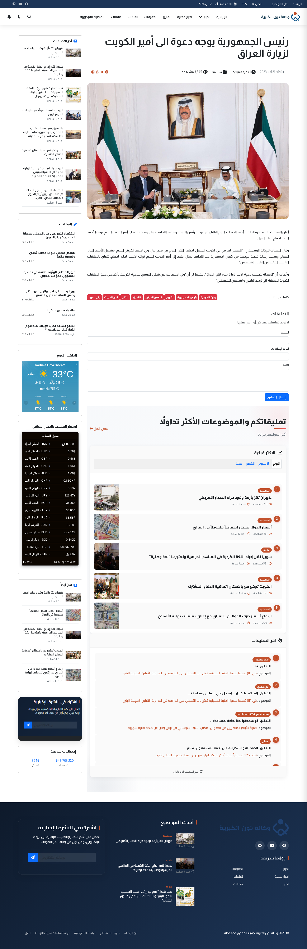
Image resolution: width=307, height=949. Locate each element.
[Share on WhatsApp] (97, 71)
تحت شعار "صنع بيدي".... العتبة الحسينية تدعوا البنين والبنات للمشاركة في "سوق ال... (45, 92)
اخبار (206, 17)
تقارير (166, 17)
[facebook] (284, 845)
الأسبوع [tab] (263, 463)
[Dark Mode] (19, 17)
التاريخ (169, 297)
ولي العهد (94, 297)
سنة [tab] (239, 463)
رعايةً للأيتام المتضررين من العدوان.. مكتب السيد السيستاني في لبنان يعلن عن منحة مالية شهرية (192, 728)
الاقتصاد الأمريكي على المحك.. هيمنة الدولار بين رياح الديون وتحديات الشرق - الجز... (44, 194)
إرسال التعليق (276, 397)
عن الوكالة (130, 933)
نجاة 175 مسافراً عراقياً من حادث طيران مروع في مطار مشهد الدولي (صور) (206, 755)
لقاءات (133, 17)
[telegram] (260, 845)
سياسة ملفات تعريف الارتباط (52, 933)
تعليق (285, 364)
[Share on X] (102, 71)
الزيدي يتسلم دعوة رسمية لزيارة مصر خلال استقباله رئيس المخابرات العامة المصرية (43, 172)
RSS (244, 4)
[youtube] (272, 845)
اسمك (285, 332)
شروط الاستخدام (110, 933)
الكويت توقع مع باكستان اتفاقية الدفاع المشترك (230, 586)
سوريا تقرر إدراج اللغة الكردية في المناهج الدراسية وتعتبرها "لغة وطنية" (210, 556)
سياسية (217, 71)
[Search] (29, 17)
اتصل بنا (256, 4)
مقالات (116, 17)
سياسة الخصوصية (85, 933)
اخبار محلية (184, 17)
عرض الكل (101, 428)
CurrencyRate (69, 568)
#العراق (136, 297)
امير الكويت (111, 297)
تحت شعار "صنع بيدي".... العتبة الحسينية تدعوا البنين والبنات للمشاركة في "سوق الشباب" (146, 896)
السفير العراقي (153, 297)
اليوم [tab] (276, 463)
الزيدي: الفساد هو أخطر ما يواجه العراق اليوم (43, 112)
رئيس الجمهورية (187, 297)
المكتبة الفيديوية (92, 17)
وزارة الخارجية (208, 297)
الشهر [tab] (250, 463)
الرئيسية (297, 4)
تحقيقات (150, 17)
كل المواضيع (279, 4)
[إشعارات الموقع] (9, 17)
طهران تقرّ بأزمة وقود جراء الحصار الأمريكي (235, 497)
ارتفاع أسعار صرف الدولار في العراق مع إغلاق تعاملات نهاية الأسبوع (215, 616)
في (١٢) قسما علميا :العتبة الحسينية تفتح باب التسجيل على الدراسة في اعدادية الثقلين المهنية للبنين (190, 673)
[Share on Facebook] (106, 71)
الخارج (125, 297)
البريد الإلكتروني (279, 348)
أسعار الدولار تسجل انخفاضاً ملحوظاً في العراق (232, 527)
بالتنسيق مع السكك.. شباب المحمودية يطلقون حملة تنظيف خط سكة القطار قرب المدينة (43, 132)
